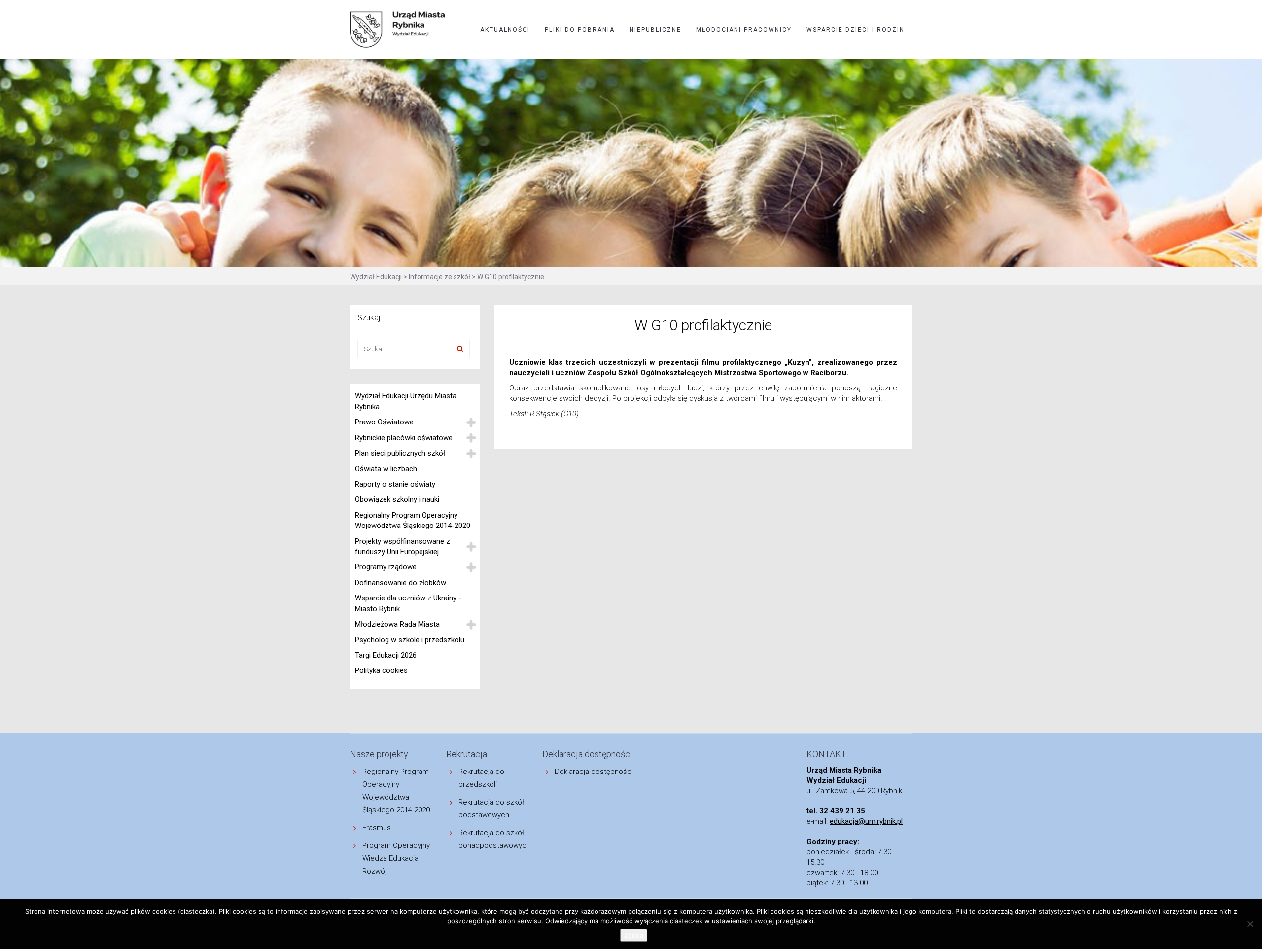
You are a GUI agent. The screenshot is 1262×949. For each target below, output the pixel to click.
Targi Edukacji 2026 (386, 655)
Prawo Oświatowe (384, 422)
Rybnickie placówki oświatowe (404, 437)
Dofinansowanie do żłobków (400, 582)
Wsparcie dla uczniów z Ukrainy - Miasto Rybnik (408, 603)
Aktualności (505, 29)
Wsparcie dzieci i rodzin (855, 29)
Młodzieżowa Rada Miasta (397, 624)
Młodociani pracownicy (744, 29)
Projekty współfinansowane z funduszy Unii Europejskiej (402, 546)
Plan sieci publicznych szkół (400, 453)
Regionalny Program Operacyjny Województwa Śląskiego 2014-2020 (412, 520)
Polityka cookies (381, 670)
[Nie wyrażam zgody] (1250, 924)
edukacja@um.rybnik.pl (866, 821)
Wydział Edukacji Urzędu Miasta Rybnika (405, 401)
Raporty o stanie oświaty (395, 484)
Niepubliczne (655, 29)
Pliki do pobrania (580, 29)
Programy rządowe (386, 566)
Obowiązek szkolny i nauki (397, 499)
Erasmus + (379, 827)
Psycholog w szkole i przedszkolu (409, 639)
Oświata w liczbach (386, 468)
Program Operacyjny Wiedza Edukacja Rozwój (396, 858)
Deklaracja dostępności (594, 771)
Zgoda (633, 935)
